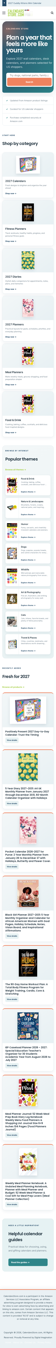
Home (8, 1342)
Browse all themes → (15, 469)
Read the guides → (20, 1262)
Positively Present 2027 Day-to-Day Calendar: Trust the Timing (27, 733)
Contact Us (30, 1342)
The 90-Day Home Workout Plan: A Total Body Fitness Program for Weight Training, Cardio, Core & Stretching (26, 989)
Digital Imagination (43, 1337)
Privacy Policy (44, 1342)
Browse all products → (13, 687)
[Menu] (3, 13)
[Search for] (52, 13)
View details (12, 740)
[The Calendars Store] (20, 13)
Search (29, 82)
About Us (17, 1342)
